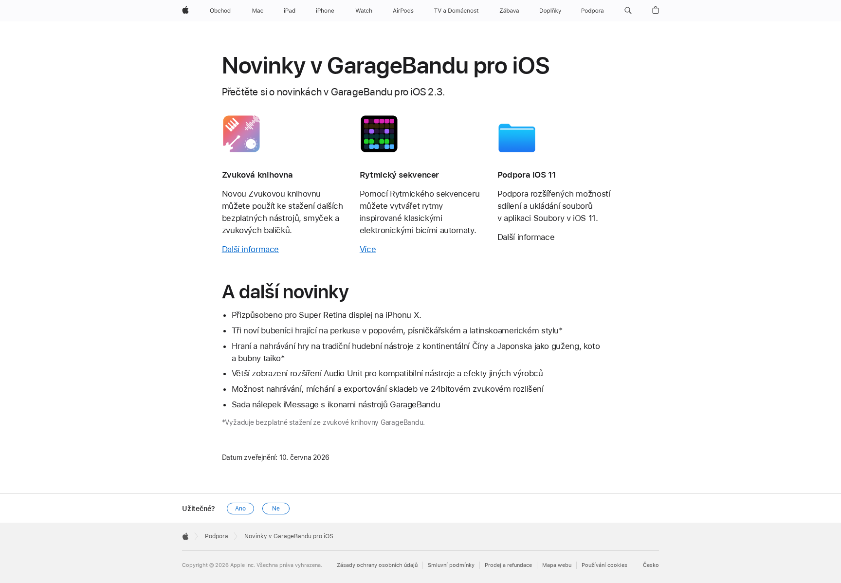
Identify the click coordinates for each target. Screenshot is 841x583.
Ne (276, 508)
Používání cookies (604, 565)
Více (368, 249)
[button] (628, 10)
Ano (240, 508)
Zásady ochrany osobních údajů (377, 565)
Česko (651, 565)
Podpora (216, 536)
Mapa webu (556, 565)
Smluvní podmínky (451, 565)
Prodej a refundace (508, 565)
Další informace (250, 249)
